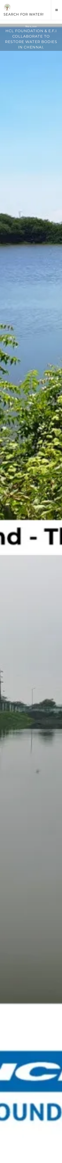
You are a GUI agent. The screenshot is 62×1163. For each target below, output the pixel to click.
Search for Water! (24, 14)
